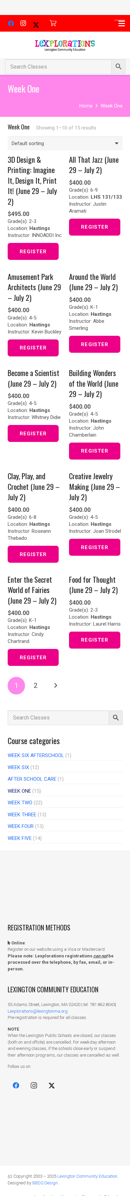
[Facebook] (11, 23)
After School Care (32, 779)
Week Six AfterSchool (36, 755)
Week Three (22, 815)
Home (86, 106)
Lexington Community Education (87, 1176)
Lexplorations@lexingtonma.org (38, 1011)
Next (55, 686)
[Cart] (53, 23)
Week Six (18, 767)
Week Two (20, 803)
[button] (121, 23)
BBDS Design (45, 1182)
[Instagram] (23, 23)
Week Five (20, 838)
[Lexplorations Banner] (65, 45)
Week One (19, 791)
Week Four (21, 826)
